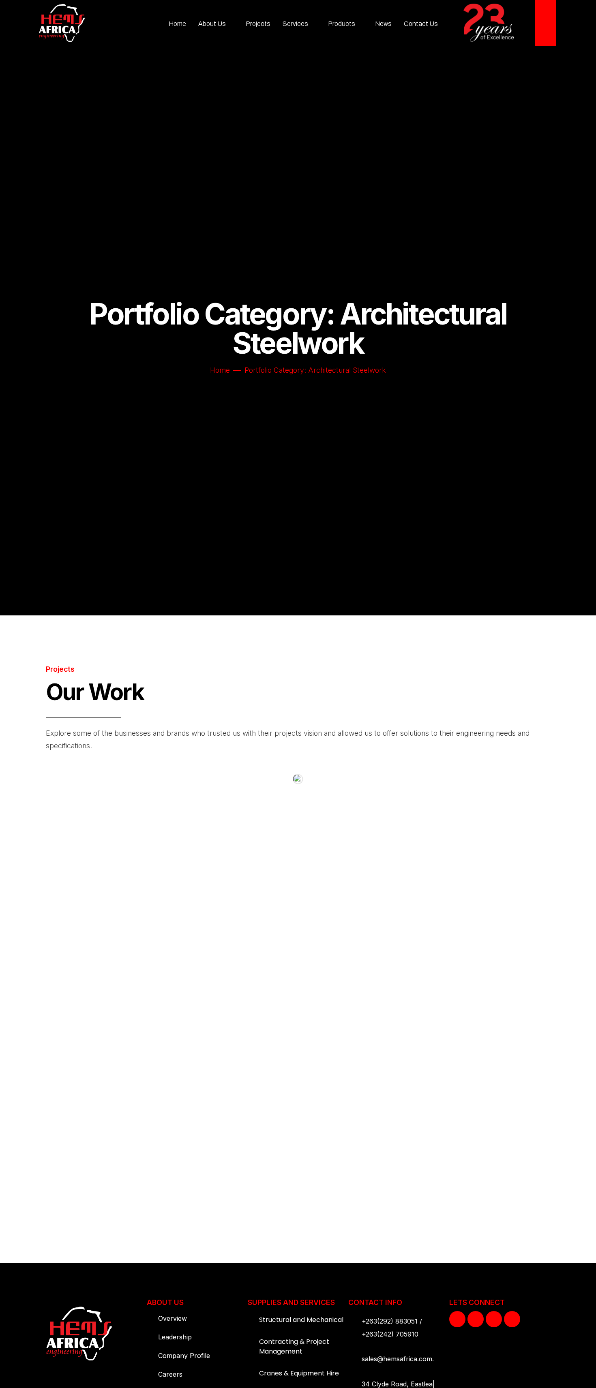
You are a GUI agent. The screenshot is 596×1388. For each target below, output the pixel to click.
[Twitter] (475, 1319)
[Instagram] (494, 1319)
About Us (212, 23)
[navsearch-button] (545, 23)
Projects (258, 23)
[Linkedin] (512, 1319)
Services (295, 23)
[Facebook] (457, 1319)
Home (177, 23)
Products (341, 23)
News (383, 23)
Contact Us (421, 23)
